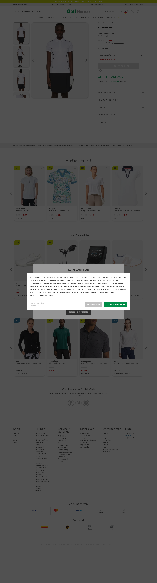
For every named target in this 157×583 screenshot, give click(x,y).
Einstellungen (34, 306)
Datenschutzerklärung (99, 292)
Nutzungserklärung (37, 295)
